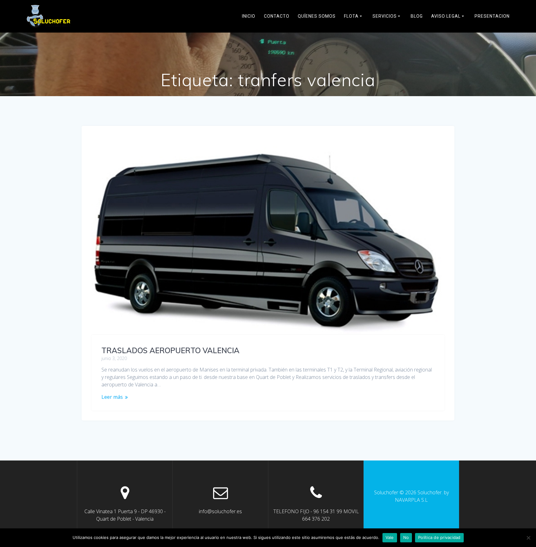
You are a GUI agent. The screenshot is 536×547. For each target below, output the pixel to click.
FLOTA (351, 16)
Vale (390, 537)
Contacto (276, 16)
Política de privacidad (439, 537)
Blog (417, 16)
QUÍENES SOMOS (317, 16)
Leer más (112, 397)
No (406, 537)
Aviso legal (446, 16)
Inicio (248, 16)
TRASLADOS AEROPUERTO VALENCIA (170, 350)
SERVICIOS (385, 16)
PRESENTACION (492, 16)
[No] (528, 538)
